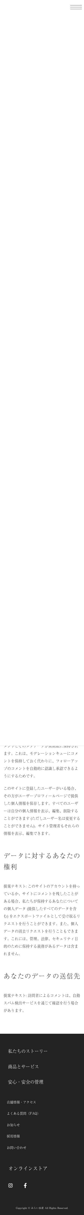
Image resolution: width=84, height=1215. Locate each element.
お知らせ (13, 1124)
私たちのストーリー (28, 1051)
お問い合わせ (16, 1147)
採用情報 (13, 1136)
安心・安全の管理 (25, 1082)
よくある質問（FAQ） (23, 1113)
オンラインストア (28, 1168)
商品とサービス (23, 1066)
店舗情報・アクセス (21, 1101)
